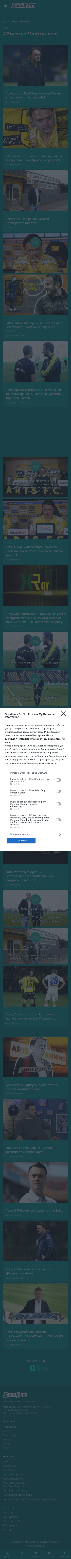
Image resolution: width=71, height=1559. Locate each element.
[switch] (58, 780)
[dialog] (35, 779)
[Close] (64, 714)
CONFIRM (21, 840)
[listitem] (35, 773)
